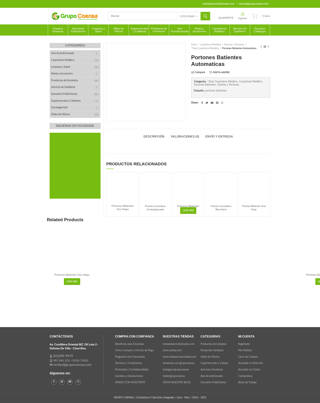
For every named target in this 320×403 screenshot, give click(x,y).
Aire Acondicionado (62, 53)
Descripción (154, 136)
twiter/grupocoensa (174, 376)
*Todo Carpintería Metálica (205, 48)
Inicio (194, 45)
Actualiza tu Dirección (250, 363)
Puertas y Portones (234, 45)
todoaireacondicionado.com (178, 344)
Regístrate (243, 344)
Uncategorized (59, 107)
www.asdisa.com (172, 350)
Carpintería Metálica (210, 45)
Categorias (187, 16)
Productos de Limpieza (213, 344)
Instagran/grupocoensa (176, 369)
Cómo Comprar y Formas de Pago (134, 350)
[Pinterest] (217, 102)
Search (205, 16)
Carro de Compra (248, 357)
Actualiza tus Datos (249, 369)
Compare (200, 72)
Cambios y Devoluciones (129, 376)
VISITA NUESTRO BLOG (177, 382)
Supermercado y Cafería (214, 363)
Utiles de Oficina (210, 357)
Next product (268, 47)
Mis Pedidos (245, 350)
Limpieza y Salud (60, 67)
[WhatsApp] (222, 102)
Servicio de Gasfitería (63, 87)
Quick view (133, 189)
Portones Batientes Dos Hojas (71, 274)
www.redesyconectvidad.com (179, 357)
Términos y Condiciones (128, 363)
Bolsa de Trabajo (247, 382)
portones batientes (215, 90)
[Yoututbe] (70, 382)
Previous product (261, 47)
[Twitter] (206, 102)
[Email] (212, 102)
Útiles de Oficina (60, 114)
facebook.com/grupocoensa (178, 363)
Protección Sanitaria (212, 350)
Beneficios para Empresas (129, 344)
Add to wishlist (221, 72)
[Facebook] (202, 102)
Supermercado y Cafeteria (66, 101)
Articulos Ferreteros (212, 369)
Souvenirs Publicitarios (64, 94)
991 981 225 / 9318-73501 (71, 360)
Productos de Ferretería (64, 80)
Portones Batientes (205, 84)
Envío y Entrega (219, 136)
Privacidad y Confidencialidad (131, 369)
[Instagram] (78, 382)
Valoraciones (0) (185, 136)
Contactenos (245, 376)
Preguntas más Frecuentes (130, 357)
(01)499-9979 (63, 356)
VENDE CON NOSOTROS (130, 382)
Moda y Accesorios (62, 73)
